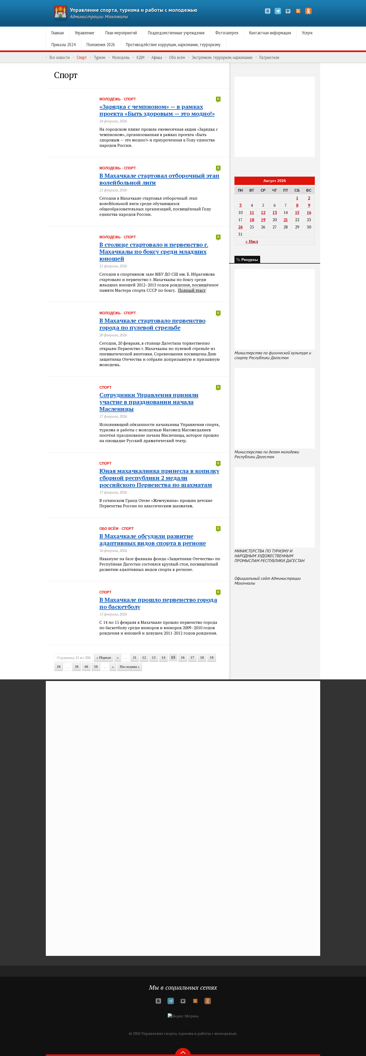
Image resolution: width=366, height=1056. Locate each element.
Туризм (99, 57)
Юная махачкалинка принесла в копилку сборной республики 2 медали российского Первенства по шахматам (159, 478)
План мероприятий (121, 33)
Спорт (82, 57)
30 (77, 667)
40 (86, 667)
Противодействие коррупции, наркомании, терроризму (173, 44)
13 (154, 658)
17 (192, 658)
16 (183, 658)
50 (96, 667)
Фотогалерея (226, 33)
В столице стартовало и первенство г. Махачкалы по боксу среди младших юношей (153, 251)
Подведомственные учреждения (176, 33)
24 (240, 227)
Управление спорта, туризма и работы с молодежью (133, 9)
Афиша (156, 57)
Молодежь (121, 57)
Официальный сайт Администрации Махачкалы (267, 581)
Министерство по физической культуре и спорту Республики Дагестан (272, 355)
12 (144, 658)
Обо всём (177, 57)
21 (285, 219)
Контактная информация (270, 33)
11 (134, 658)
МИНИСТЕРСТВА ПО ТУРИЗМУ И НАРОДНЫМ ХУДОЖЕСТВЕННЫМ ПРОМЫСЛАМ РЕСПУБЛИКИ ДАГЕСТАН (269, 555)
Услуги (307, 33)
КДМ (140, 57)
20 (59, 667)
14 (163, 658)
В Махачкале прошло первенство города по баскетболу (158, 603)
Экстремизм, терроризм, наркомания (222, 57)
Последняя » (130, 667)
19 (212, 658)
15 (297, 212)
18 (202, 658)
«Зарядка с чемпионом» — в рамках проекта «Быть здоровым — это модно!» (157, 110)
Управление (84, 33)
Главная (57, 33)
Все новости (60, 57)
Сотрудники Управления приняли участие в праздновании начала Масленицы (149, 402)
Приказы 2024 (63, 44)
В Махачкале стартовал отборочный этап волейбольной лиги (159, 179)
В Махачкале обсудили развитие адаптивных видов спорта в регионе (152, 539)
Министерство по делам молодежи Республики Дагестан (266, 454)
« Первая (103, 658)
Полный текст (192, 290)
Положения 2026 (101, 44)
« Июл (251, 241)
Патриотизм (269, 57)
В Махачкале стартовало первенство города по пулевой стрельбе (152, 323)
